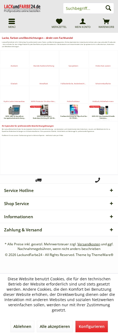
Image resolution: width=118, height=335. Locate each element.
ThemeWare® (102, 254)
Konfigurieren (92, 326)
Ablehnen (22, 326)
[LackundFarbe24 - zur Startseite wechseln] (29, 8)
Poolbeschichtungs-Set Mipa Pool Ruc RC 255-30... (73, 117)
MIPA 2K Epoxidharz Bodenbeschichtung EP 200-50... (44, 117)
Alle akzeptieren (55, 326)
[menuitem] (106, 23)
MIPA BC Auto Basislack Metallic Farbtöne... (103, 117)
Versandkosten (88, 244)
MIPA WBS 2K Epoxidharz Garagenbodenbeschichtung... (14, 117)
